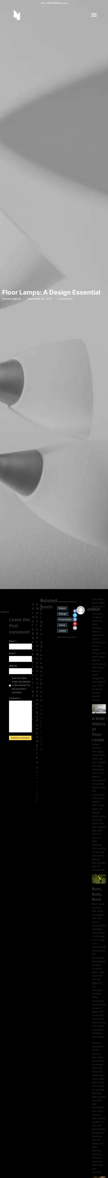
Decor (62, 608)
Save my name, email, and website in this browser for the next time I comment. (21, 685)
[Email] (75, 628)
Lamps (62, 630)
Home (62, 625)
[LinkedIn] (75, 619)
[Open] (94, 15)
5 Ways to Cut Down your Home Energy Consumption (37, 683)
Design (63, 613)
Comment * (14, 698)
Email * (12, 653)
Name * (12, 641)
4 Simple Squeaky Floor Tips (33, 650)
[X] (75, 615)
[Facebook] (75, 611)
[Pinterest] (75, 624)
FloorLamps (65, 619)
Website (13, 665)
